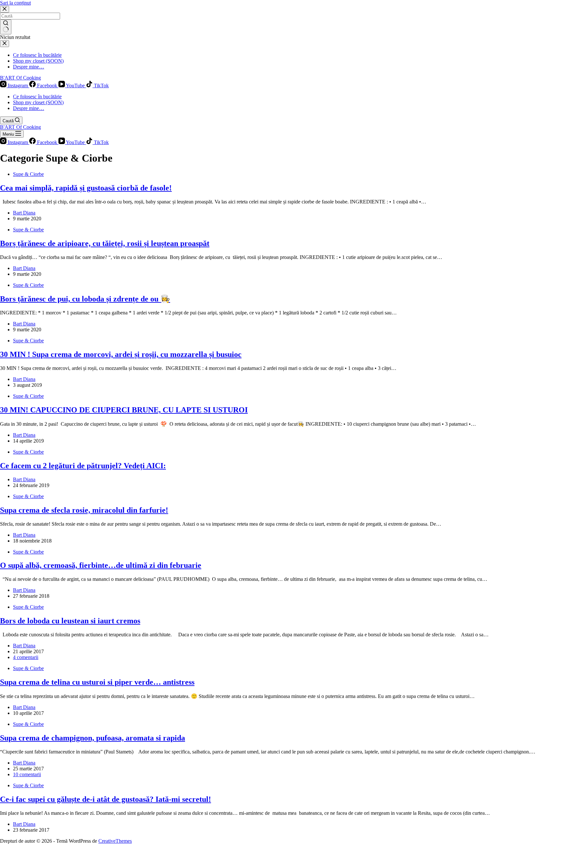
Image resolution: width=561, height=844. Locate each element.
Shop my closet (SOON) (38, 102)
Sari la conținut (15, 3)
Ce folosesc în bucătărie (37, 96)
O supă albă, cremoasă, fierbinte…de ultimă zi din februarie (100, 565)
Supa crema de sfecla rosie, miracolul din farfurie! (84, 510)
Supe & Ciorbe (28, 174)
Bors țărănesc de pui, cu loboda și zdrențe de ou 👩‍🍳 (85, 299)
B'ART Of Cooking (20, 77)
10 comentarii (27, 774)
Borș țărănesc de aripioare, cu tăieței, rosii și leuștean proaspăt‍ (104, 243)
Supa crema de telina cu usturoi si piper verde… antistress (97, 682)
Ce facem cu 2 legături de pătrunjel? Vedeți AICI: (83, 465)
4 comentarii (25, 657)
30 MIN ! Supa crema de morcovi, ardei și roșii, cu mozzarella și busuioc (121, 354)
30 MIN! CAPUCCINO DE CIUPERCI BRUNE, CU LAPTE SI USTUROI (124, 410)
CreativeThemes (115, 841)
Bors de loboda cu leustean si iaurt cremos (70, 621)
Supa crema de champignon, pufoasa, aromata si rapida (92, 738)
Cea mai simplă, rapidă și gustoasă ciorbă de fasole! (86, 188)
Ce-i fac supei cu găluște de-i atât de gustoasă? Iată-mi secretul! (105, 799)
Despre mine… (28, 108)
